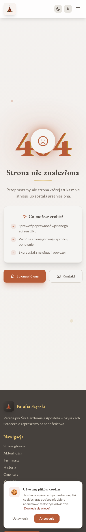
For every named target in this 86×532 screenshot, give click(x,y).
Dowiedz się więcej (37, 508)
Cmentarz (11, 474)
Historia (10, 467)
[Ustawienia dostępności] (68, 9)
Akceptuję (46, 518)
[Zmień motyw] (58, 9)
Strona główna (14, 446)
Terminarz (11, 460)
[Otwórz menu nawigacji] (78, 8)
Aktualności (13, 453)
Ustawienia (20, 518)
